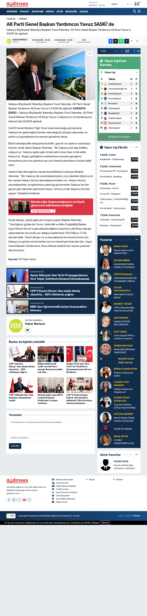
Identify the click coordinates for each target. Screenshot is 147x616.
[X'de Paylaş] (115, 41)
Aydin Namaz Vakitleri (66, 486)
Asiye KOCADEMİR (123, 414)
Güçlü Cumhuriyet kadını (123, 374)
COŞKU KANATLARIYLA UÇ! (124, 441)
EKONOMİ (37, 11)
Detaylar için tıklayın (119, 137)
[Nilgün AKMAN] (105, 264)
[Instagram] (19, 500)
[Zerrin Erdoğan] (105, 349)
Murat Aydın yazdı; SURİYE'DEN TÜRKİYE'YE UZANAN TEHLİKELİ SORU (125, 252)
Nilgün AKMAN (122, 260)
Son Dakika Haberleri (65, 499)
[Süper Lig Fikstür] (136, 147)
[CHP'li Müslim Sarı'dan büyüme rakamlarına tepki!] (22, 385)
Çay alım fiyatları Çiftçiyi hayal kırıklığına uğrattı (126, 406)
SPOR (60, 11)
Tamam (105, 523)
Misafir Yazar (126, 359)
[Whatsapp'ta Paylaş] (121, 41)
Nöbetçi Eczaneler (64, 479)
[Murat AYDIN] (105, 250)
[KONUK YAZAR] (105, 465)
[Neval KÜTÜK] (105, 440)
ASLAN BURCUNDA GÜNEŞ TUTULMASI (124, 266)
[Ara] (135, 11)
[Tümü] (136, 240)
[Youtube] (24, 500)
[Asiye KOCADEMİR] (105, 417)
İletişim (119, 479)
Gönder (15, 446)
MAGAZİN (71, 11)
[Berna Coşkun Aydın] (105, 372)
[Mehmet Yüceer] (105, 307)
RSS (12, 516)
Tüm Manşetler (63, 496)
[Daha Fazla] (126, 41)
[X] (14, 500)
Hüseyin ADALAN (123, 274)
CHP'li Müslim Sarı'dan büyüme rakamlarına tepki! (21, 398)
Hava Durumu (62, 483)
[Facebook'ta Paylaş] (111, 41)
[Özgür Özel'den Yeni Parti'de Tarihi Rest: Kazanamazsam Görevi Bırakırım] (79, 354)
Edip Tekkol (120, 332)
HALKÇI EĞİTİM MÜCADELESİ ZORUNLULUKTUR (123, 323)
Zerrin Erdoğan (123, 346)
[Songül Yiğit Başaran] (105, 386)
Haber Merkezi (35, 323)
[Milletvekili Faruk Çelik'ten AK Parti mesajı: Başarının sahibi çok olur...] (51, 354)
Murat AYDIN (121, 246)
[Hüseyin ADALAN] (105, 278)
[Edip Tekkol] (105, 335)
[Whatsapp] (29, 500)
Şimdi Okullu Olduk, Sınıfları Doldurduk (124, 419)
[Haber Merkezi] (16, 325)
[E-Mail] (27, 330)
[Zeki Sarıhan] (105, 321)
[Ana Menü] (139, 11)
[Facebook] (8, 500)
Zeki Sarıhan (121, 318)
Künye (92, 479)
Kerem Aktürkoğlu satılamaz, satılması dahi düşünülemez (124, 467)
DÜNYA (50, 11)
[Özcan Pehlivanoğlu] (105, 292)
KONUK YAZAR (121, 461)
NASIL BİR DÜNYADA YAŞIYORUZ (124, 351)
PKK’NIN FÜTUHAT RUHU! (123, 296)
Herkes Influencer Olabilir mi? (123, 390)
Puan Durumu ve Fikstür (67, 492)
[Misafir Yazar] (108, 359)
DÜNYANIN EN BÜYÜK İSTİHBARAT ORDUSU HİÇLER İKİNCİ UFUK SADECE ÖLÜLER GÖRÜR (125, 280)
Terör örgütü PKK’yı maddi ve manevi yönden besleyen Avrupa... (124, 337)
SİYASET (24, 11)
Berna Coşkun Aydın (125, 369)
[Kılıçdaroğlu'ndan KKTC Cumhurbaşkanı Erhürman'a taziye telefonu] (51, 385)
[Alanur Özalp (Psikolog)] (105, 402)
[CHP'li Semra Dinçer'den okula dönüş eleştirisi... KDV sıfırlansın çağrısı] (22, 354)
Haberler (11, 19)
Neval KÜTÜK (121, 436)
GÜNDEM (11, 11)
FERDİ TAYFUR (125, 363)
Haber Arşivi (61, 502)
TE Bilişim (136, 516)
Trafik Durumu (62, 489)
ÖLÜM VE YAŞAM (123, 429)
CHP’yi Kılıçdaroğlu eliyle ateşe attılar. (124, 309)
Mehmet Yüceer (123, 304)
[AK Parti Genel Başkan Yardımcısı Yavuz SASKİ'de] (50, 74)
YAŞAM (83, 11)
